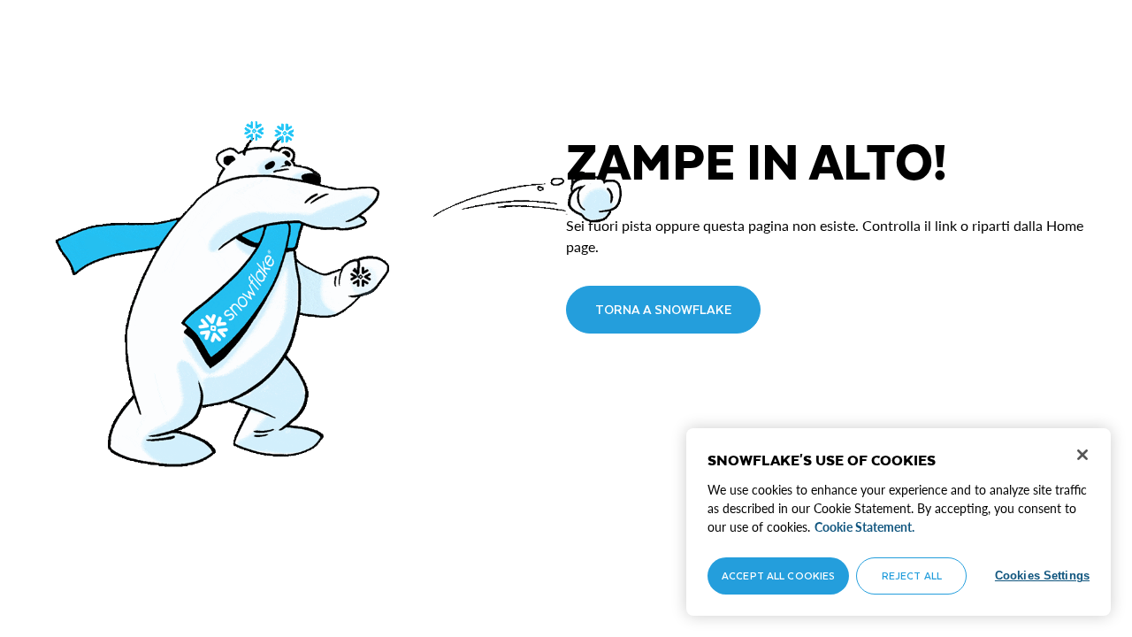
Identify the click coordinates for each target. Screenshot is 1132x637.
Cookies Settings (1042, 575)
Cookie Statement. (864, 526)
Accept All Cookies (778, 575)
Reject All (912, 575)
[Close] (1082, 454)
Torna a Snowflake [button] (663, 309)
